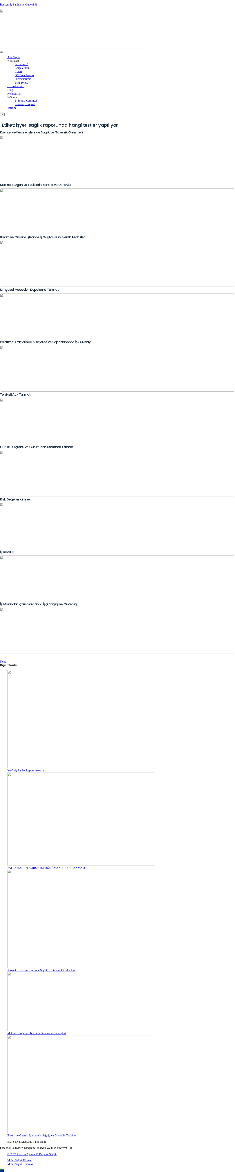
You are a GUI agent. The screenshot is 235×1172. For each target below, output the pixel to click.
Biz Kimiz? (21, 64)
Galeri (18, 71)
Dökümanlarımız (24, 75)
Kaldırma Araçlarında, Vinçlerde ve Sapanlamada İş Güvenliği (46, 342)
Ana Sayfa (13, 57)
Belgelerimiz (22, 67)
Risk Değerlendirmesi (15, 499)
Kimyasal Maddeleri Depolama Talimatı (29, 289)
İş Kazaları (7, 551)
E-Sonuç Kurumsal (26, 100)
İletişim (11, 107)
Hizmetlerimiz (23, 78)
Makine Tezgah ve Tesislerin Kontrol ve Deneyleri (36, 184)
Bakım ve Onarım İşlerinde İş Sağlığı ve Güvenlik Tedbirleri (42, 237)
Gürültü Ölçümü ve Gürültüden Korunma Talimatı (37, 447)
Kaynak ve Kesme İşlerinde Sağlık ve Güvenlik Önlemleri (41, 132)
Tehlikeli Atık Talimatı (15, 394)
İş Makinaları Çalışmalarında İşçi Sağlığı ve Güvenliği (38, 604)
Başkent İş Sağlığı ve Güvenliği (18, 4)
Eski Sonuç (21, 82)
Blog (10, 89)
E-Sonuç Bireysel (25, 104)
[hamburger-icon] (1, 52)
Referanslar (14, 93)
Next (4, 661)
